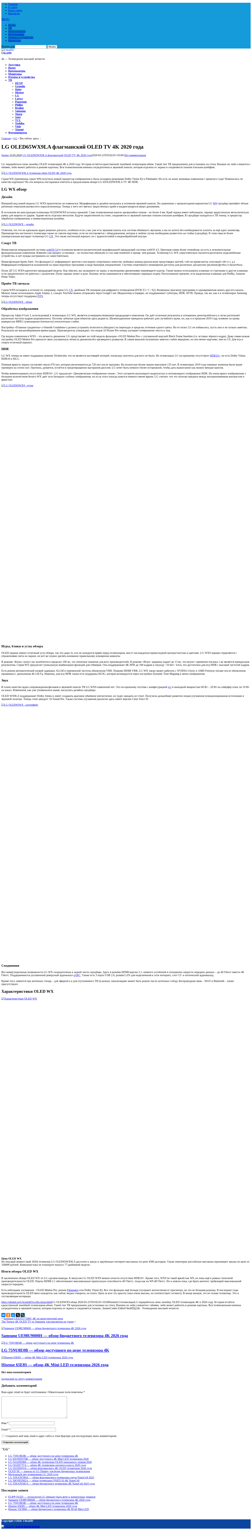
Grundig (20, 86)
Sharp (18, 114)
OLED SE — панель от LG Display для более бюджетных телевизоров (49, 1471)
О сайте (12, 7)
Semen (5, 155)
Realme (19, 107)
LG (17, 95)
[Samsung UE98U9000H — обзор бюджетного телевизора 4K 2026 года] (43, 1328)
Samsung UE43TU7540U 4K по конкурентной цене (33, 1318)
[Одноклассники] (8, 1315)
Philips (19, 104)
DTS (40, 296)
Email (5, 1429)
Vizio (18, 126)
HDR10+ (215, 355)
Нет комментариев (135, 155)
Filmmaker (73, 1290)
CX (71, 290)
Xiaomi (19, 129)
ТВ (10, 28)
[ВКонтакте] (3, 1315)
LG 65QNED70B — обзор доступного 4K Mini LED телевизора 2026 (48, 1458)
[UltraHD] (7, 50)
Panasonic (21, 101)
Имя (4, 1423)
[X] (18, 1315)
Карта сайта (15, 10)
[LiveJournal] (23, 1315)
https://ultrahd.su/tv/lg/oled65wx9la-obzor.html (26, 1302)
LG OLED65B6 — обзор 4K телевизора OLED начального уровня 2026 (50, 1462)
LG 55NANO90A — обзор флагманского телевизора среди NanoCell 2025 (51, 1477)
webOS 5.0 (52, 249)
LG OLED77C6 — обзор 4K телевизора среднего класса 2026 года (47, 1465)
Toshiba (19, 123)
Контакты (14, 13)
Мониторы (14, 40)
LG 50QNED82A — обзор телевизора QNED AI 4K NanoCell (43, 1480)
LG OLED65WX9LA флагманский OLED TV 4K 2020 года (57, 155)
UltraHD (6, 53)
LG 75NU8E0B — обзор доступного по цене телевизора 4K (55, 1350)
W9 (215, 203)
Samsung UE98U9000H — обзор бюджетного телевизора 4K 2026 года (64, 1335)
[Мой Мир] (13, 1315)
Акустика (14, 64)
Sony (18, 117)
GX (51, 236)
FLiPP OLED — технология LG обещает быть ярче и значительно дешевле (51, 1496)
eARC (77, 975)
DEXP (19, 83)
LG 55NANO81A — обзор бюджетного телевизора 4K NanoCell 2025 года (51, 1483)
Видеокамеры (16, 34)
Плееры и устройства (20, 37)
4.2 (169, 687)
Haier (18, 89)
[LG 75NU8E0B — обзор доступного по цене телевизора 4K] (37, 1342)
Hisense (19, 92)
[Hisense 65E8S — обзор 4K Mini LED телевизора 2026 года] (37, 1357)
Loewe (19, 98)
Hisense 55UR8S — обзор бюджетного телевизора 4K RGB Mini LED (48, 1509)
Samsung (20, 111)
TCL (18, 120)
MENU (5, 19)
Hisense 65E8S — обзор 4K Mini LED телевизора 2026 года (55, 1365)
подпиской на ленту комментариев (21, 1378)
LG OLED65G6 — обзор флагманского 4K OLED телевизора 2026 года (50, 1468)
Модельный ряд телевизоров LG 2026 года (33, 1474)
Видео (12, 25)
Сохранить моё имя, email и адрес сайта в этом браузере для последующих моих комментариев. (61, 1436)
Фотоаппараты (17, 31)
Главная (12, 4)
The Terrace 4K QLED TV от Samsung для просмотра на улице (37, 1321)
